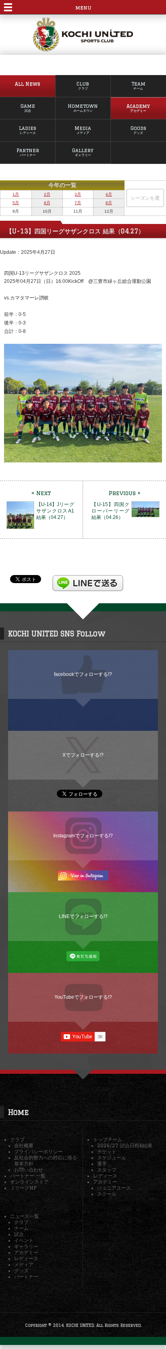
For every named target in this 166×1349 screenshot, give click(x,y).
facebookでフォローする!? (83, 674)
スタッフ (106, 1169)
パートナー (26, 1276)
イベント (23, 1240)
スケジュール (111, 1157)
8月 (109, 203)
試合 (19, 1234)
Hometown (83, 108)
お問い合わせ (28, 1169)
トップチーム (107, 1139)
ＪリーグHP (23, 1187)
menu (83, 7)
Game (28, 108)
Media (83, 130)
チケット (106, 1151)
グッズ (21, 1270)
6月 (47, 203)
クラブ (17, 1139)
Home (18, 1112)
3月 (78, 194)
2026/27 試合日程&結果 (124, 1145)
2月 (47, 194)
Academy (138, 108)
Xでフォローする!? (83, 754)
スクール (106, 1193)
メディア (23, 1264)
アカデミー (105, 1181)
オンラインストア (29, 1181)
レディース (105, 1175)
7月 (78, 203)
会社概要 (23, 1145)
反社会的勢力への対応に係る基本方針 (45, 1160)
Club (83, 85)
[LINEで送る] (87, 578)
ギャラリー (26, 1246)
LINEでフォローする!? (83, 916)
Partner (28, 152)
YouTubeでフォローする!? (83, 997)
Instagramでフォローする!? (83, 835)
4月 (109, 194)
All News (27, 83)
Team (138, 85)
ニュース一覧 (24, 1216)
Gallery (82, 152)
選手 (102, 1163)
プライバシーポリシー (38, 1151)
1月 (15, 194)
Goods (138, 130)
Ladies (27, 130)
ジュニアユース (114, 1187)
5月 (15, 203)
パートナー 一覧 (28, 1175)
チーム (21, 1228)
